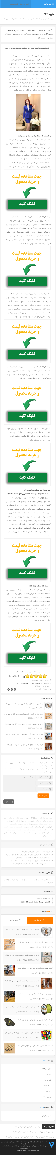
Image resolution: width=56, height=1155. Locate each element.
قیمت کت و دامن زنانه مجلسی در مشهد (21, 827)
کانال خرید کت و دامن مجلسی (36, 833)
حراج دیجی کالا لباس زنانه (47, 1132)
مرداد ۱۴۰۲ (47, 1085)
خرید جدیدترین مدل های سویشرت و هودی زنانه (19, 1137)
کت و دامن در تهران (18, 833)
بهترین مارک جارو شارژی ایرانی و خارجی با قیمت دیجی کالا (34, 994)
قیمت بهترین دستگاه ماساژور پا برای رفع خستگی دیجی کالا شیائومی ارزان (23, 734)
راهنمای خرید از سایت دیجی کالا (28, 683)
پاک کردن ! (9, 801)
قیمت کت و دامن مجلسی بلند (32, 830)
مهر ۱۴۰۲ (48, 1074)
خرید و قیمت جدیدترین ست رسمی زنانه (40, 824)
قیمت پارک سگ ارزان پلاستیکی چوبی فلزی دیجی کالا (24, 703)
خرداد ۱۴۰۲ (47, 1097)
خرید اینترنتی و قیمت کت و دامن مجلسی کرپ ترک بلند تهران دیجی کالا (25, 48)
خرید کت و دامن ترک (22, 818)
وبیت (24, 1150)
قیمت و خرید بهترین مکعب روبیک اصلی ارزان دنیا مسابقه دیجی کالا (22, 1032)
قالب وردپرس (46, 1115)
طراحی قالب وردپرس (33, 1150)
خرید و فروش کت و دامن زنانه (17, 821)
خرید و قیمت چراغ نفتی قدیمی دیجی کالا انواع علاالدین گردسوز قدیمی (23, 744)
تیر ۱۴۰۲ (48, 1091)
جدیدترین (38, 920)
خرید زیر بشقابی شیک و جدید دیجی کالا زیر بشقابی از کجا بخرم (23, 724)
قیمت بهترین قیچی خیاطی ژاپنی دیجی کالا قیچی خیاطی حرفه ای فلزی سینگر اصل (23, 714)
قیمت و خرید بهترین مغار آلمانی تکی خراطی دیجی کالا (35, 1045)
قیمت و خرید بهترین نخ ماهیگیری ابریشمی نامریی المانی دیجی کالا (22, 1006)
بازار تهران (30, 1142)
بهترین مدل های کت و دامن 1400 (41, 818)
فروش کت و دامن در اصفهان (43, 827)
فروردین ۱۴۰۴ (46, 1068)
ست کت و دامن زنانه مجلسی (17, 824)
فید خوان (19, 1150)
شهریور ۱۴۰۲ (47, 1080)
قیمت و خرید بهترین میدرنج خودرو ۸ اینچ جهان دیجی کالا (34, 1019)
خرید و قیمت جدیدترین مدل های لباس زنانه (28, 1127)
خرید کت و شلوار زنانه (34, 821)
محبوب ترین (13, 920)
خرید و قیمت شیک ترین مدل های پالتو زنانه (25, 1132)
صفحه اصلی (30, 30)
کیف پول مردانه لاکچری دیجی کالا (45, 1137)
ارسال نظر (44, 795)
